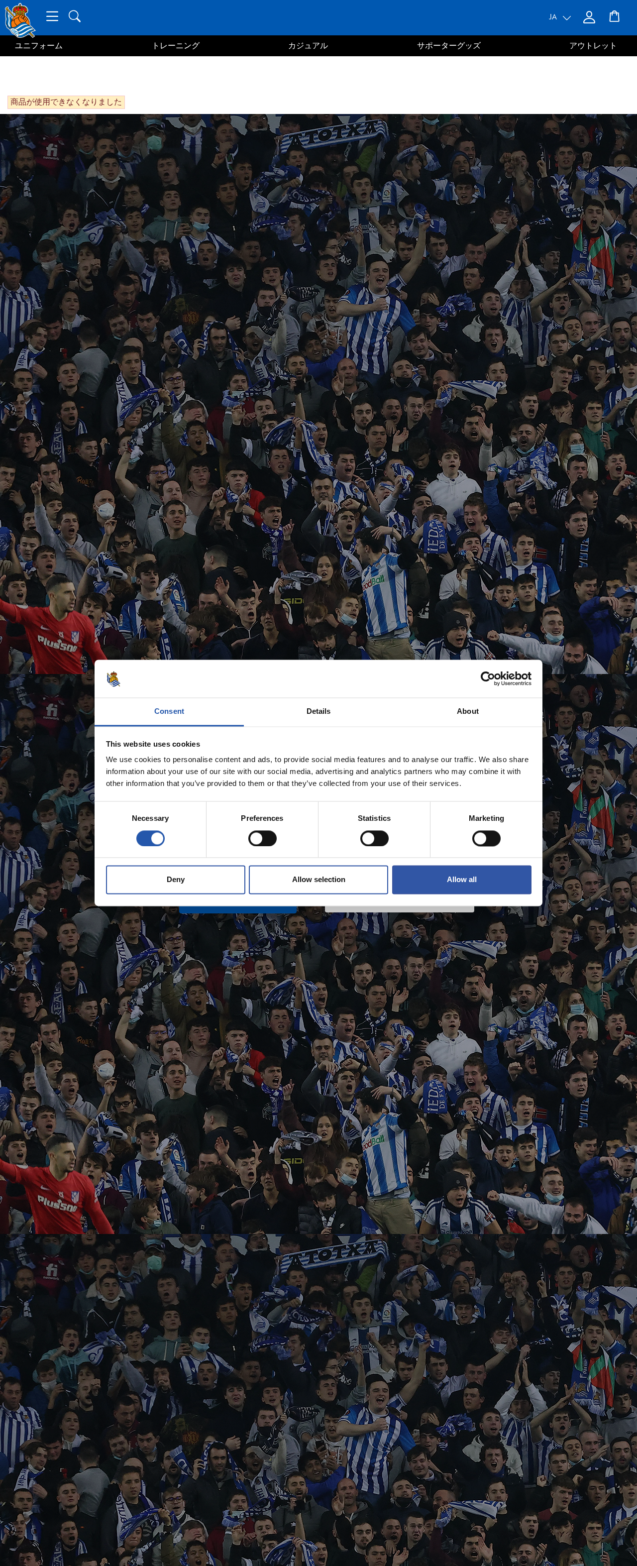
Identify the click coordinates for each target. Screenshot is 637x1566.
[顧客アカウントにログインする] (590, 17)
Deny (176, 880)
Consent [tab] (169, 711)
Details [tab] (319, 711)
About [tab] (468, 711)
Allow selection (318, 880)
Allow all (462, 880)
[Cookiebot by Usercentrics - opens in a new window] (487, 678)
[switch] (262, 839)
